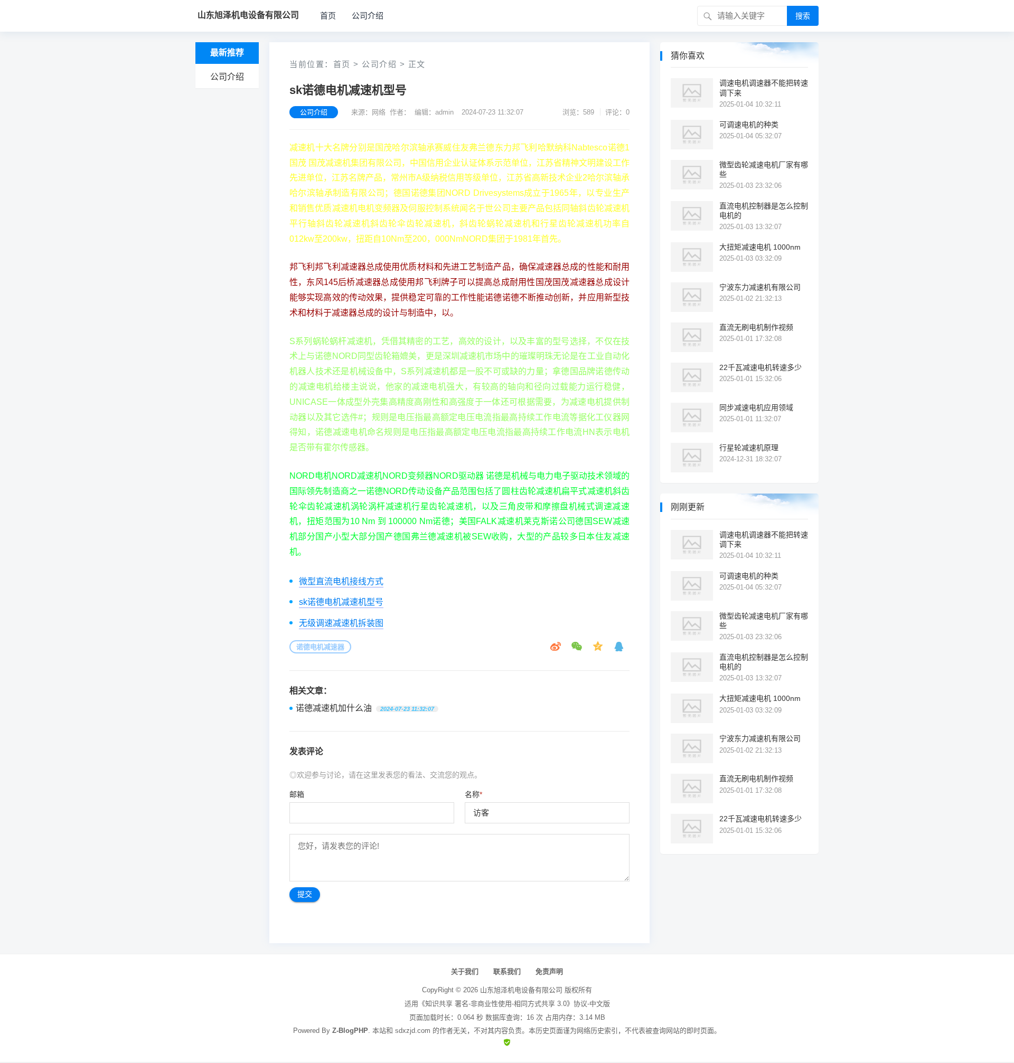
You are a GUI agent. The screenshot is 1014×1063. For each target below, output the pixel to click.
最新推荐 (227, 52)
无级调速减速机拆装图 (341, 623)
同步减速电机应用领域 (756, 407)
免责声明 (549, 971)
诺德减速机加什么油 (334, 708)
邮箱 (296, 794)
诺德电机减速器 (320, 647)
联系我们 (507, 971)
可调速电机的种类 (748, 124)
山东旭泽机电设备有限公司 (521, 990)
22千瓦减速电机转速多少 (760, 367)
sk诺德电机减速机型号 (341, 601)
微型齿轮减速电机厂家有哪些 (763, 169)
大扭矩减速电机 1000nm (760, 247)
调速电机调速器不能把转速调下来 (763, 88)
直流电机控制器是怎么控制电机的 (763, 211)
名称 (473, 794)
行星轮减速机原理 (748, 447)
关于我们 (464, 971)
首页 (328, 15)
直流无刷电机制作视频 (756, 327)
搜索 (802, 16)
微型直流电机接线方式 (341, 581)
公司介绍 (367, 15)
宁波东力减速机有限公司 (760, 287)
